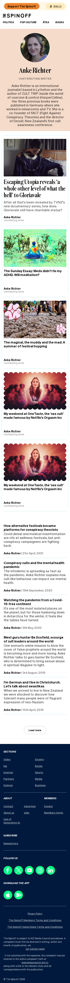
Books (59, 22)
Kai (5, 765)
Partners (9, 778)
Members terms (53, 812)
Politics (8, 22)
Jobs (26, 812)
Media (38, 778)
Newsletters (11, 843)
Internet (8, 772)
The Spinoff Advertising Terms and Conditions (35, 926)
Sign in (57, 6)
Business (40, 785)
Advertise (30, 806)
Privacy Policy (35, 913)
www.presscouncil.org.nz (35, 962)
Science (8, 785)
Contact (8, 806)
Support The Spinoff (22, 6)
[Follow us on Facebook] (9, 873)
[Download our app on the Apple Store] (9, 898)
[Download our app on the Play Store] (19, 898)
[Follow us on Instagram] (41, 873)
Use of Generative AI (12, 820)
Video (7, 759)
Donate (48, 806)
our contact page (35, 948)
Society (39, 759)
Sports (39, 772)
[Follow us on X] (19, 873)
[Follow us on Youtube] (30, 873)
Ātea (46, 22)
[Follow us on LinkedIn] (51, 873)
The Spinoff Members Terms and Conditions (35, 920)
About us (9, 812)
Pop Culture (28, 22)
